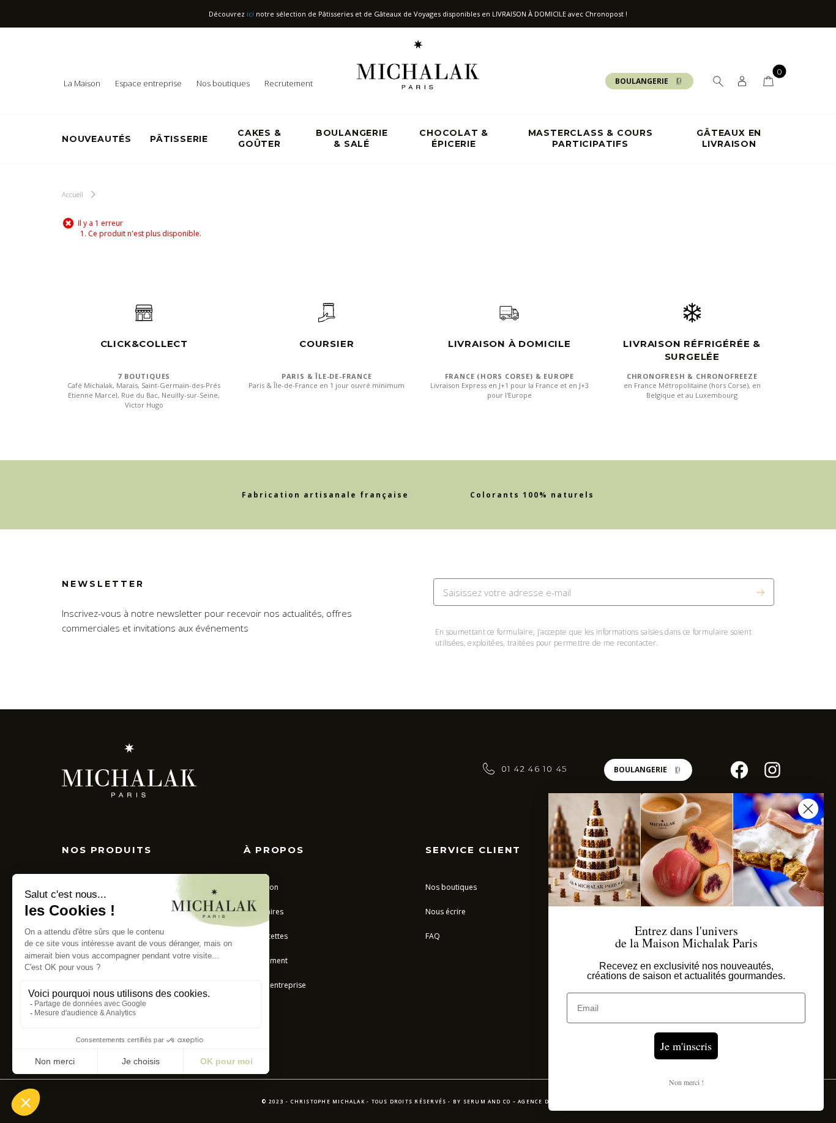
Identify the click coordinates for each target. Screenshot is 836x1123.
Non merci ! (686, 1082)
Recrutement (288, 83)
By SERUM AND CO (481, 1101)
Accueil (72, 194)
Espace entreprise (148, 83)
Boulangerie (641, 81)
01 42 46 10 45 (534, 769)
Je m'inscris (686, 1046)
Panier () (768, 81)
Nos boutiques (223, 83)
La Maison (82, 83)
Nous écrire (445, 911)
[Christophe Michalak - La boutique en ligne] (418, 63)
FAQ (432, 936)
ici (250, 13)
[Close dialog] (808, 808)
